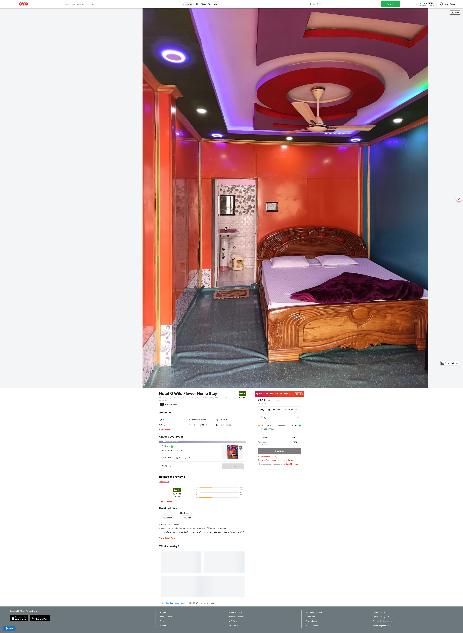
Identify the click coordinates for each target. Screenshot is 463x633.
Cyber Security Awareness (383, 617)
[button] (279, 457)
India (161, 603)
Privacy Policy (311, 621)
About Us (163, 612)
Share (456, 12)
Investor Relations (235, 617)
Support (163, 626)
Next (459, 198)
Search (390, 4)
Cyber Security (379, 612)
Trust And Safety (312, 626)
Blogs (162, 621)
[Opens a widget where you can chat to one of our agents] (9, 629)
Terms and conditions (314, 612)
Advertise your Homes (382, 626)
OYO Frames (233, 626)
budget (184, 603)
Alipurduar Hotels (172, 603)
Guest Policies (311, 617)
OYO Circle (232, 621)
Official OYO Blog (235, 612)
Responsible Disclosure (382, 621)
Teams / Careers (166, 617)
